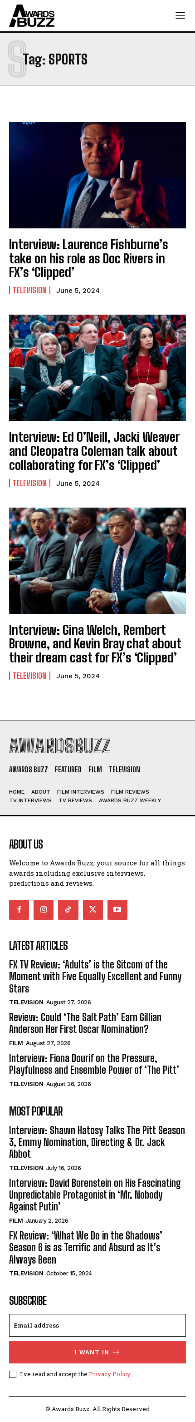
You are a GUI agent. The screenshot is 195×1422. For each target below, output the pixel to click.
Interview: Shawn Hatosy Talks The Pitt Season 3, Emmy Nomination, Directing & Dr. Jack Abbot (97, 1142)
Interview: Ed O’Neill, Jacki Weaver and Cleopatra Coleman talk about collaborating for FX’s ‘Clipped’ (94, 451)
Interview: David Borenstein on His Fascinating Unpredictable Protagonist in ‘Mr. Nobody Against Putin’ (95, 1195)
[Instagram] (44, 910)
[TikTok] (68, 910)
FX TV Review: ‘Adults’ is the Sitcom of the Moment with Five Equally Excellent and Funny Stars (95, 976)
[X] (93, 910)
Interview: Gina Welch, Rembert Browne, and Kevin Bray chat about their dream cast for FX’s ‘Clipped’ (95, 644)
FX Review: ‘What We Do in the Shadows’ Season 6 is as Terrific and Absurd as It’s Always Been (85, 1247)
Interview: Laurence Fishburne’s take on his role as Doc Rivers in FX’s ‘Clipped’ (88, 258)
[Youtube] (117, 910)
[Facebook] (19, 910)
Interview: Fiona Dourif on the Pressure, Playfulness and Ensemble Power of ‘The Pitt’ (94, 1064)
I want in (92, 1352)
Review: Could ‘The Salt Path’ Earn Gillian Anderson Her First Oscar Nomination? (85, 1023)
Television (30, 290)
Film (16, 1043)
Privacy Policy (109, 1374)
